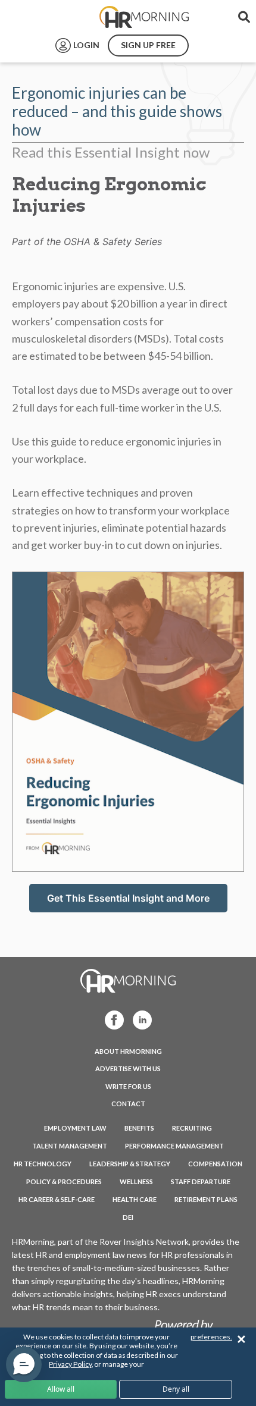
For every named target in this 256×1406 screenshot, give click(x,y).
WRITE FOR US (128, 1086)
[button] (24, 1364)
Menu (37, 17)
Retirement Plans (206, 1199)
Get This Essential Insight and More (128, 898)
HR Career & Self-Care (56, 1199)
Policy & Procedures (64, 1181)
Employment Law (75, 1128)
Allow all (60, 1389)
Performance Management (174, 1146)
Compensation (215, 1164)
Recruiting (192, 1128)
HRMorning (144, 17)
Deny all (176, 1389)
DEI (128, 1217)
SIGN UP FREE (148, 45)
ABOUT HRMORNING (128, 1051)
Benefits (139, 1128)
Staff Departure (200, 1181)
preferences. (211, 1336)
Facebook (111, 1019)
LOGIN (86, 45)
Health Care (135, 1199)
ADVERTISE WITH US (128, 1068)
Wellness (136, 1181)
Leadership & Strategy (129, 1164)
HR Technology (42, 1164)
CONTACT (128, 1103)
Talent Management (69, 1146)
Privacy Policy (70, 1364)
